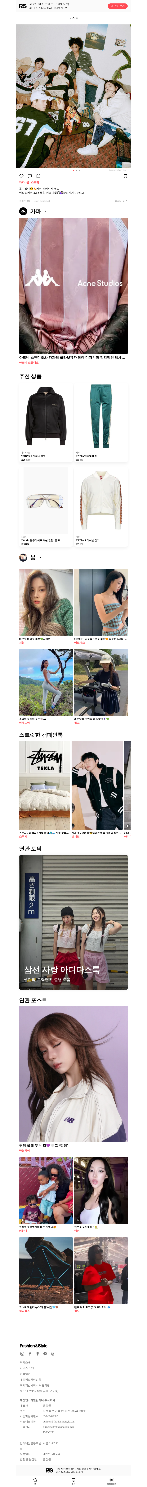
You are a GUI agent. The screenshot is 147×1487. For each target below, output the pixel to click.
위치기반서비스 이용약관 (35, 1385)
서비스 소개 (27, 1368)
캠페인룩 (120, 200)
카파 (21, 182)
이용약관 (25, 1373)
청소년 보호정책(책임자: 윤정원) (39, 1391)
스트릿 (35, 182)
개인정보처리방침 (30, 1379)
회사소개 (25, 1362)
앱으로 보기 (118, 6)
